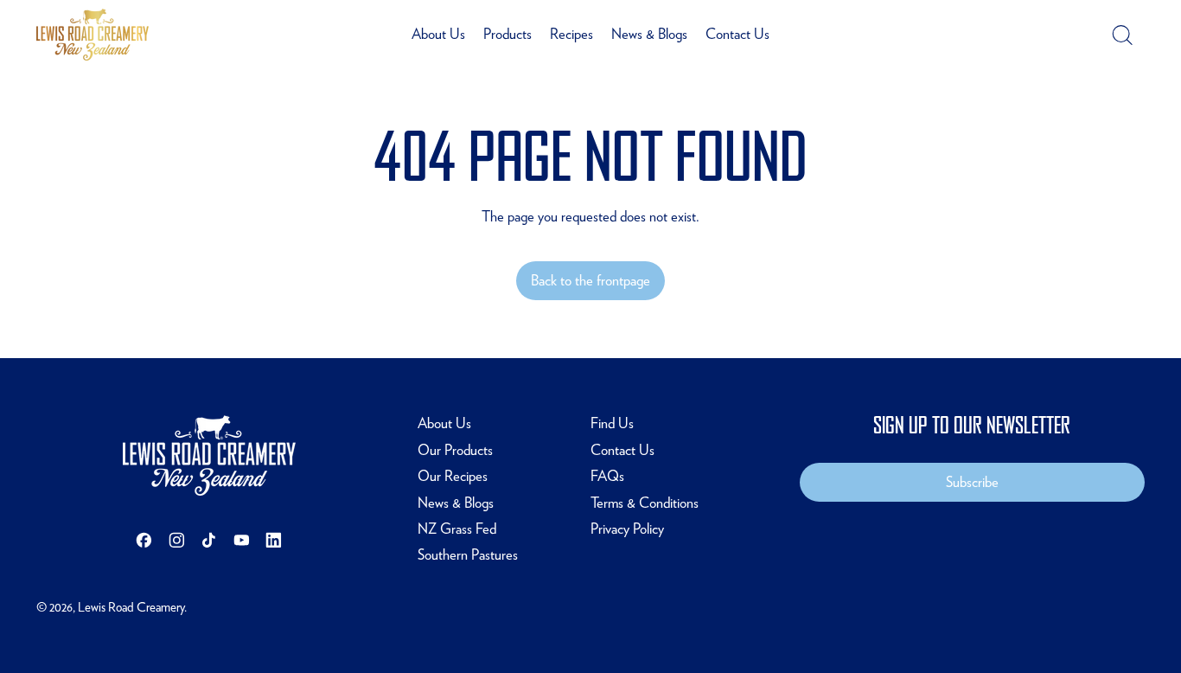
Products (507, 33)
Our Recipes (453, 475)
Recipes (571, 33)
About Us (438, 33)
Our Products (455, 449)
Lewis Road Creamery (131, 607)
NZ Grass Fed (457, 528)
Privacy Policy (627, 528)
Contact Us (737, 33)
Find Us (612, 423)
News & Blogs (649, 33)
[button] (1121, 35)
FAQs (607, 475)
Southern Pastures (468, 554)
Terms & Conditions (644, 502)
